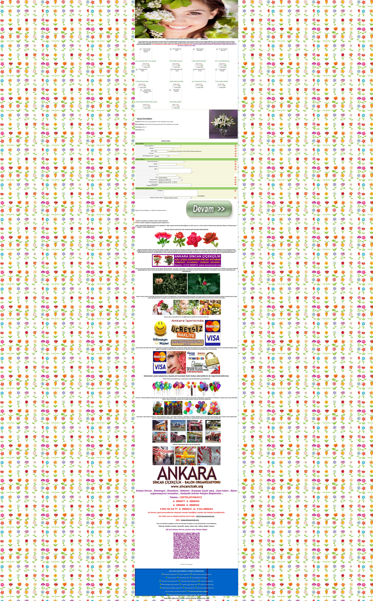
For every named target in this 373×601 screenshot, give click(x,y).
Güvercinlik (180, 526)
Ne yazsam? (201, 196)
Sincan (192, 526)
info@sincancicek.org (205, 516)
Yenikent (200, 526)
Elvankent (168, 526)
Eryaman (174, 526)
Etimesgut (161, 526)
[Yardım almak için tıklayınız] (235, 148)
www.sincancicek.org (190, 520)
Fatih (196, 526)
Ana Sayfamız (204, 39)
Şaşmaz (187, 526)
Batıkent (206, 526)
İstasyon (211, 526)
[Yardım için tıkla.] (235, 146)
